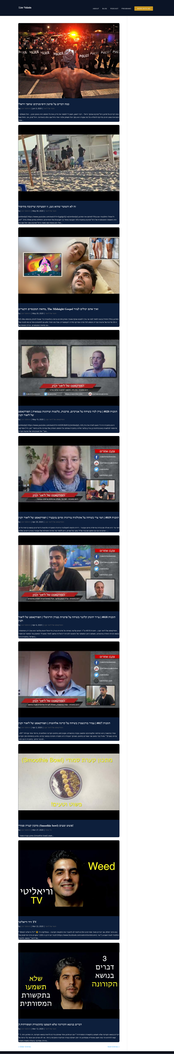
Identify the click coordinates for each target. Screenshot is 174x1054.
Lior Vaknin (25, 108)
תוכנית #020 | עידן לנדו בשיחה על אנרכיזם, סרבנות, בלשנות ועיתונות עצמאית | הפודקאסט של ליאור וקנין (67, 413)
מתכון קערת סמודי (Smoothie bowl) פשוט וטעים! (45, 825)
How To (48, 830)
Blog (104, 9)
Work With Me (143, 8)
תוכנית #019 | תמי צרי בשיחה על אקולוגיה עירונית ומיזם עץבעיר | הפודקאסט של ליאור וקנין (68, 517)
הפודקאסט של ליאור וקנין (55, 419)
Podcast (114, 9)
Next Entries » (113, 1046)
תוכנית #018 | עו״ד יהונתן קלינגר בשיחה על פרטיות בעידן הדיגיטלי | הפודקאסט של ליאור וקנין (66, 619)
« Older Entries (24, 1046)
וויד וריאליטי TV (27, 922)
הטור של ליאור (49, 108)
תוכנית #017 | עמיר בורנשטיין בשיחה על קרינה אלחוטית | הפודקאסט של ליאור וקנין (64, 723)
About (96, 9)
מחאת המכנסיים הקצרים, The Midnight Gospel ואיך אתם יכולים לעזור (58, 309)
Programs (126, 9)
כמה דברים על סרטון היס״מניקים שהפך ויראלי (43, 104)
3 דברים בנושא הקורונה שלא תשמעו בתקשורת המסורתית (50, 1024)
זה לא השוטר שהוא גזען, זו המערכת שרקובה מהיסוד (47, 206)
